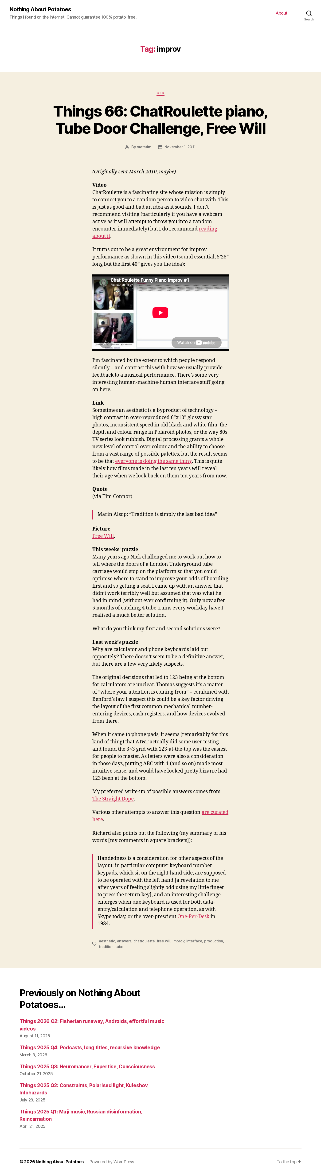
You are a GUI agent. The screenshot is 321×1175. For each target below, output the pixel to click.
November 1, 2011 (180, 146)
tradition (106, 946)
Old (160, 93)
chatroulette (144, 941)
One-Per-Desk (193, 916)
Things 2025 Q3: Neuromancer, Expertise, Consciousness (87, 1067)
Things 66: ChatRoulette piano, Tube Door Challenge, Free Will (160, 119)
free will (164, 941)
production (213, 941)
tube (119, 946)
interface (194, 941)
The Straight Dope (113, 799)
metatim (144, 146)
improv (178, 941)
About (281, 13)
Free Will (103, 536)
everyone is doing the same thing (153, 461)
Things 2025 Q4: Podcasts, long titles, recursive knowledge (90, 1047)
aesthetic (107, 941)
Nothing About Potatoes (40, 9)
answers (124, 941)
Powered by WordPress (111, 1161)
